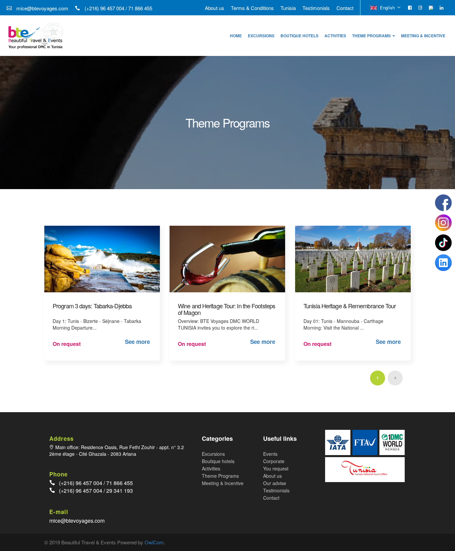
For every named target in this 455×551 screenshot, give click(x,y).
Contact (344, 7)
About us (214, 7)
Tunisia (288, 7)
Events (270, 453)
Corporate (273, 461)
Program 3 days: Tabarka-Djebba (92, 305)
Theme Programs (220, 475)
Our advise (274, 483)
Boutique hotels (218, 461)
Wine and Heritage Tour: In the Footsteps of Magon (226, 309)
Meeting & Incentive (222, 483)
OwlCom (154, 542)
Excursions (213, 453)
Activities (211, 468)
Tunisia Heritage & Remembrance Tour (349, 305)
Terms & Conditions (252, 7)
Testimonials (316, 7)
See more (137, 342)
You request (275, 468)
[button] (373, 36)
